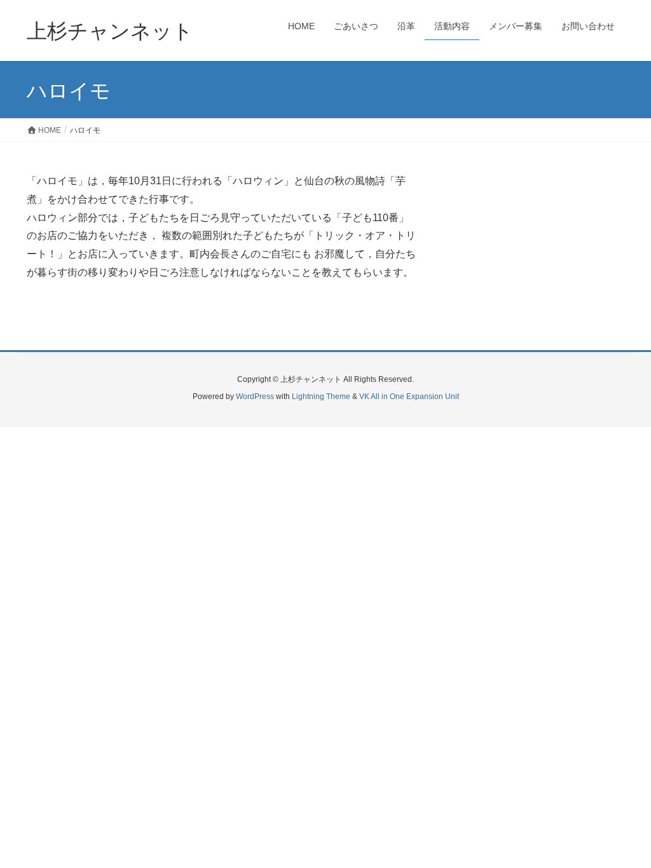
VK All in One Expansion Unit (409, 396)
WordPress (255, 396)
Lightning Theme (321, 396)
